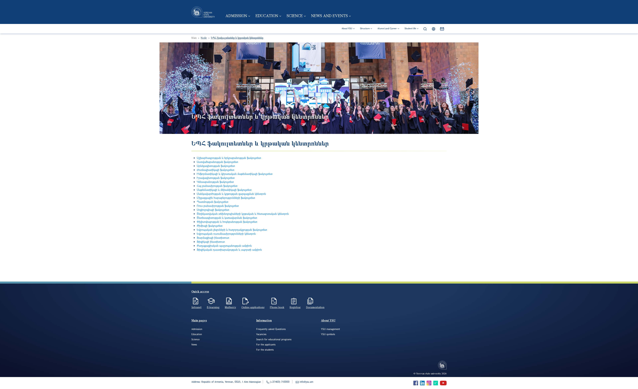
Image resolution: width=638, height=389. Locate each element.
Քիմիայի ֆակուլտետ (209, 225)
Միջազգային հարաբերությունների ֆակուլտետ (226, 197)
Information (264, 320)
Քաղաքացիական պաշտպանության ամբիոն (224, 245)
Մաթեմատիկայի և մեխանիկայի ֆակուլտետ (224, 189)
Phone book (277, 307)
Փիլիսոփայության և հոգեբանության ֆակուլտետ (227, 221)
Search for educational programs (273, 339)
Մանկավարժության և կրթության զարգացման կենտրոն (231, 193)
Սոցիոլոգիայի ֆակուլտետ (213, 209)
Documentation (315, 307)
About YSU (347, 28)
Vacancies (261, 334)
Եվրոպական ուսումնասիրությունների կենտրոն (226, 233)
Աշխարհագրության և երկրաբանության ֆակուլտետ (229, 157)
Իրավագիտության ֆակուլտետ (216, 177)
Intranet (196, 307)
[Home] (203, 12)
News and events (329, 15)
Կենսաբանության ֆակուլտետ (215, 181)
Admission (236, 15)
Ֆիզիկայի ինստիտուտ (211, 241)
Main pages (199, 320)
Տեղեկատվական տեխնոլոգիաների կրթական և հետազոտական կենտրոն (243, 213)
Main (194, 37)
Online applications (253, 307)
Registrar (295, 307)
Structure (365, 28)
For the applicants (265, 344)
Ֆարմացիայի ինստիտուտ (213, 237)
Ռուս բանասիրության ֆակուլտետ (218, 205)
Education (267, 15)
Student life (410, 28)
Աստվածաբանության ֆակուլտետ (217, 161)
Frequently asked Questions (271, 329)
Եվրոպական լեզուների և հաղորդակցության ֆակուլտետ (232, 229)
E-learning (213, 307)
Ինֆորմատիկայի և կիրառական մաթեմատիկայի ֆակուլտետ (234, 173)
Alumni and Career (387, 28)
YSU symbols (328, 334)
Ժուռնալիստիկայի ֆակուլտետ (215, 169)
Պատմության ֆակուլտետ (212, 201)
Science (295, 15)
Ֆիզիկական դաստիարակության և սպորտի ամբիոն (229, 249)
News (194, 344)
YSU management (330, 329)
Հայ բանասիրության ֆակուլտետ (217, 185)
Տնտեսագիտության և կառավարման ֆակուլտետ (227, 217)
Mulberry (230, 307)
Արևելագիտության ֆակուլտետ (216, 165)
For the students (265, 349)
